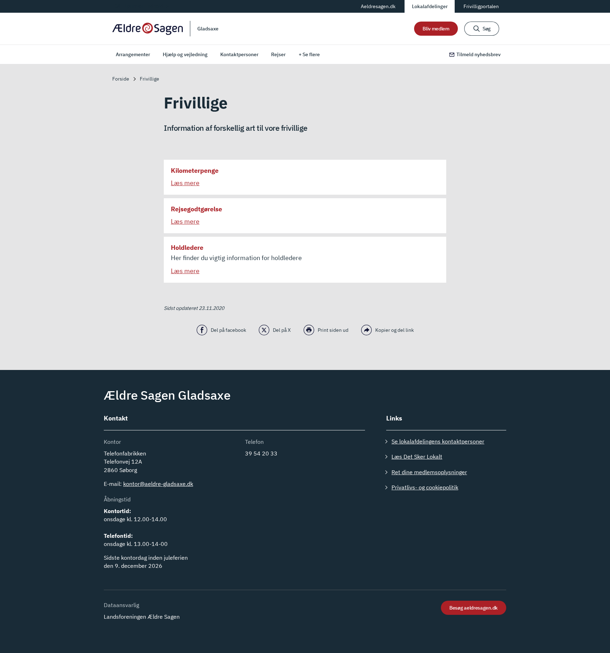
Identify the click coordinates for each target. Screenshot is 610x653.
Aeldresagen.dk (378, 6)
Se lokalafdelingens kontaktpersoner (437, 441)
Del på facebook (228, 330)
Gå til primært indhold (138, 6)
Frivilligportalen (481, 6)
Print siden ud (333, 330)
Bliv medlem (436, 28)
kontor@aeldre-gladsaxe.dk (158, 483)
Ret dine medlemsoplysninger (429, 472)
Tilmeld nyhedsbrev (478, 54)
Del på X (282, 330)
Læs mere (185, 183)
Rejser (278, 54)
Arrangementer (133, 54)
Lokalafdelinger (430, 6)
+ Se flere (309, 54)
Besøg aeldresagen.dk (473, 608)
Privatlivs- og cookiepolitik (424, 487)
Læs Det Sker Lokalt (416, 456)
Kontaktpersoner (239, 54)
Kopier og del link (394, 330)
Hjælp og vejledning (185, 54)
